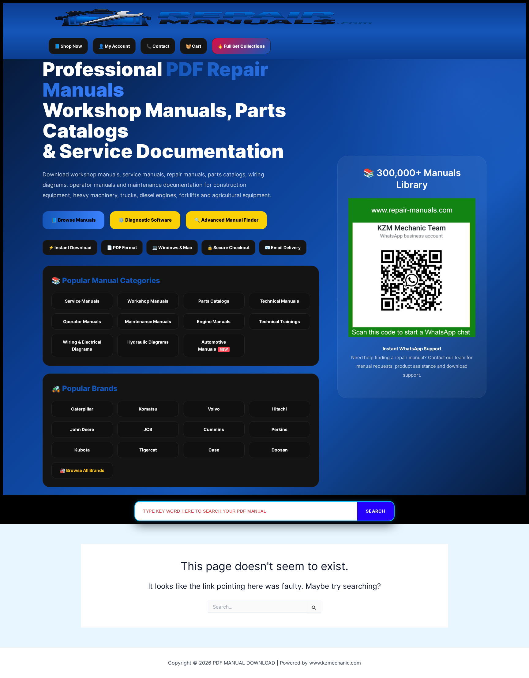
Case (213, 449)
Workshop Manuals (147, 301)
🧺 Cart (193, 46)
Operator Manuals (82, 321)
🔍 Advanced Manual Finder (226, 220)
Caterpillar (82, 408)
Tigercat (148, 449)
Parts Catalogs (213, 301)
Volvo (214, 408)
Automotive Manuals (213, 345)
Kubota (82, 449)
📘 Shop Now (68, 46)
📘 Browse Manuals (73, 220)
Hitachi (279, 408)
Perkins (279, 429)
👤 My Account (114, 46)
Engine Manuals (214, 321)
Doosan (280, 449)
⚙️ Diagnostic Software (145, 220)
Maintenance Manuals (148, 321)
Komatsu (148, 408)
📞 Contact (157, 46)
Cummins (214, 429)
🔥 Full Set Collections (241, 46)
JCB (148, 429)
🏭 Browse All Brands (82, 470)
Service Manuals (82, 301)
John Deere (82, 429)
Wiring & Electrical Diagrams (82, 345)
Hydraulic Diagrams (148, 342)
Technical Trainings (279, 321)
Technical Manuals (279, 301)
